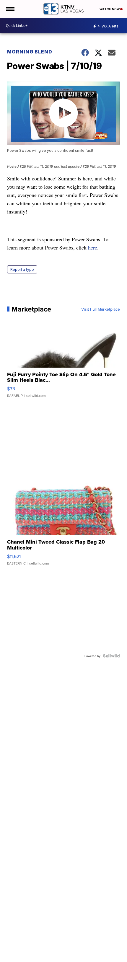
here (92, 247)
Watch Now (110, 9)
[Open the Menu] (9, 8)
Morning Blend (29, 52)
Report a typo (22, 269)
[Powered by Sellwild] (111, 656)
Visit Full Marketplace (100, 309)
